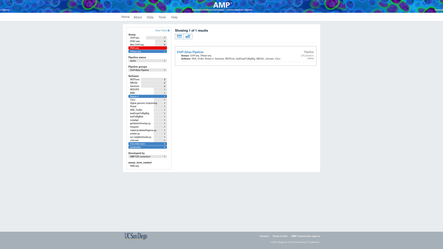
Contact (264, 236)
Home (125, 16)
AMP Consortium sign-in (305, 236)
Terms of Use (280, 236)
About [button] (138, 17)
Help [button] (174, 17)
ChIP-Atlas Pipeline (190, 52)
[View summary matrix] (188, 36)
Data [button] (150, 17)
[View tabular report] (179, 36)
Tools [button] (162, 17)
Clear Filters (161, 30)
